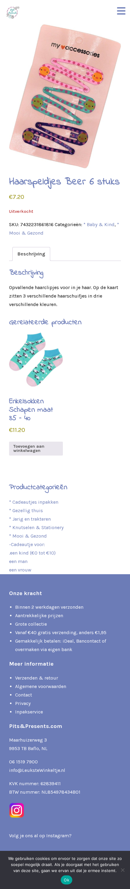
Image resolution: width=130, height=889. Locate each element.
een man (18, 561)
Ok (66, 879)
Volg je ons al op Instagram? (40, 835)
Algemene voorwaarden (40, 686)
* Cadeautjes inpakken (33, 502)
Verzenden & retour (36, 678)
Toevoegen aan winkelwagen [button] (28, 448)
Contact (23, 695)
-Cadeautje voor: (27, 544)
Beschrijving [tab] (31, 254)
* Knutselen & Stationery (36, 527)
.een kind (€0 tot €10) (32, 553)
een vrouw (20, 570)
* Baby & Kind (99, 224)
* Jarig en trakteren (30, 519)
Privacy (23, 703)
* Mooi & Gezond (28, 536)
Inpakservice (29, 712)
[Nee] (122, 870)
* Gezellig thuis (26, 510)
